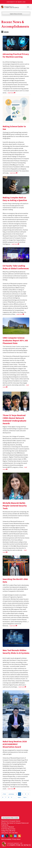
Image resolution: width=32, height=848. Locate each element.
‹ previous (11, 794)
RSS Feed (19, 835)
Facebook (2, 835)
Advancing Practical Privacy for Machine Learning (16, 55)
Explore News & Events (16, 14)
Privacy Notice (16, 839)
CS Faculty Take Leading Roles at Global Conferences (16, 267)
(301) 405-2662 (13, 833)
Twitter (7, 835)
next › (19, 797)
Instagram (11, 835)
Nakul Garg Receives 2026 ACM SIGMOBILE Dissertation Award (15, 744)
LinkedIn (15, 835)
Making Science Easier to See (14, 127)
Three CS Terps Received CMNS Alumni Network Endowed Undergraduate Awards (14, 419)
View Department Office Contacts (10, 817)
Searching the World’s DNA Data (15, 580)
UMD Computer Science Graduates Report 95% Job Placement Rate (15, 340)
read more (11, 93)
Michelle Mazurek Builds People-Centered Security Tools (15, 506)
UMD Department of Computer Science (13, 7)
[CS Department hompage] (16, 843)
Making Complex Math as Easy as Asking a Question (15, 199)
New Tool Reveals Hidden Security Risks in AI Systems (16, 651)
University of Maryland (16, 2)
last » (25, 797)
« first (4, 794)
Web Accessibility (6, 839)
